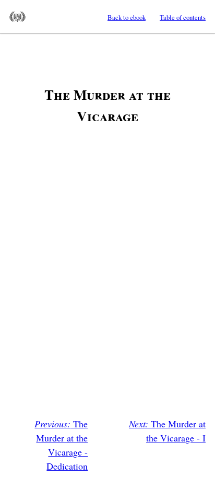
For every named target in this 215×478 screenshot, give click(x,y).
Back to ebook (127, 17)
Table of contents (183, 17)
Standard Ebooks (17, 16)
